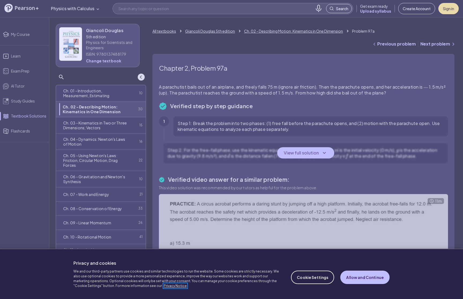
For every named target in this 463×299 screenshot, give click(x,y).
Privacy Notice (175, 286)
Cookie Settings (312, 277)
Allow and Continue (365, 277)
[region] (231, 274)
